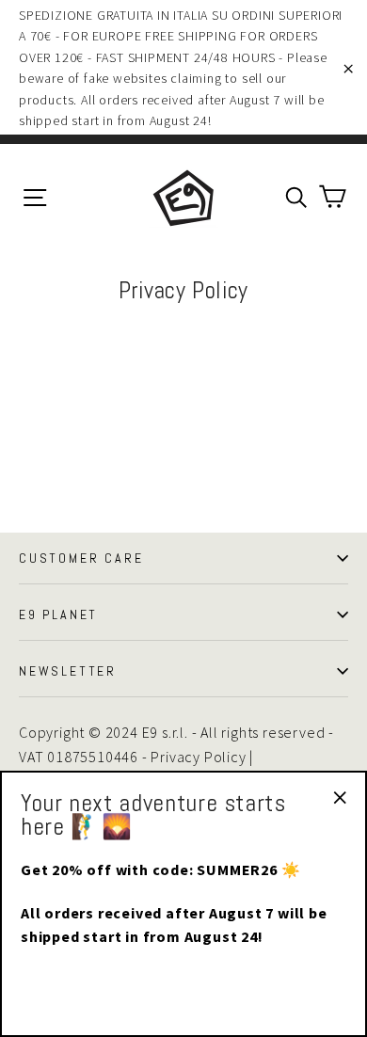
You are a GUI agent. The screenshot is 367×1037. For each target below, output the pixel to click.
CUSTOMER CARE (81, 558)
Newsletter (68, 670)
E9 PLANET (58, 614)
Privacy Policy (198, 756)
